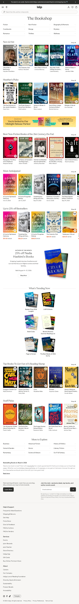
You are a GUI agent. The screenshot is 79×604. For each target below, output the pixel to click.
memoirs (42, 468)
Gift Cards (6, 557)
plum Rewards (7, 543)
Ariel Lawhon (22, 109)
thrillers (21, 468)
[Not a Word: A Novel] (41, 55)
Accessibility (7, 590)
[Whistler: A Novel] (72, 93)
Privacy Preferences (38, 601)
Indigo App (6, 554)
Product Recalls (8, 587)
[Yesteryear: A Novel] (69, 222)
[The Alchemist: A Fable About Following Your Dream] (10, 414)
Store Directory (8, 550)
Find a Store (7, 521)
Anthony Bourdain (39, 163)
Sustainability (7, 583)
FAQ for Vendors (8, 531)
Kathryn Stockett (23, 69)
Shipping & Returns (9, 514)
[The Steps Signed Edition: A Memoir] (69, 184)
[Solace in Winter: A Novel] (41, 93)
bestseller (31, 466)
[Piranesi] (56, 377)
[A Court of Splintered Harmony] (10, 184)
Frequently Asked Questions (12, 511)
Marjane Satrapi (8, 163)
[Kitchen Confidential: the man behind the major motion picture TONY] (41, 147)
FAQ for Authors (8, 528)
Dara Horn (6, 109)
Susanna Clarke (53, 391)
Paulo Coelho (7, 430)
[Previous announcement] (3, 2)
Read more (6, 473)
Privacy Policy (27, 601)
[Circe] (41, 377)
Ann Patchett (68, 107)
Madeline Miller (38, 391)
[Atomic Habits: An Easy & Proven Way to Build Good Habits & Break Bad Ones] (71, 414)
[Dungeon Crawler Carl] (10, 377)
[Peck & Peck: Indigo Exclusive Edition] (56, 93)
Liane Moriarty (54, 71)
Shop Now (23, 275)
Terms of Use (49, 601)
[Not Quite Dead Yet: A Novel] (55, 414)
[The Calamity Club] (25, 55)
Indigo (9, 601)
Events (5, 540)
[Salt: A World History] (72, 147)
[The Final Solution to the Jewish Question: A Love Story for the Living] (10, 93)
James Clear (67, 430)
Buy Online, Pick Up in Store (12, 561)
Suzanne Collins (38, 430)
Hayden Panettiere (8, 71)
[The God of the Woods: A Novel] (25, 414)
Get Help (6, 517)
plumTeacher (7, 547)
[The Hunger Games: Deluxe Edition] (40, 414)
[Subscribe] (73, 489)
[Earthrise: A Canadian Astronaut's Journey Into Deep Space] (54, 184)
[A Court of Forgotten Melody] (25, 184)
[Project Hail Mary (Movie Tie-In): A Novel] (25, 377)
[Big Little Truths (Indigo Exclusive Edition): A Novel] (57, 55)
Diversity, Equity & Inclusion (12, 580)
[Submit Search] (4, 12)
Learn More (8, 489)
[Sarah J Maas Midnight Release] (39, 121)
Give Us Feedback (9, 524)
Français (17, 596)
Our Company (7, 573)
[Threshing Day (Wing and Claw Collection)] (39, 184)
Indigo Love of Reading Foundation (14, 576)
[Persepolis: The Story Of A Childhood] (10, 147)
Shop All (73, 42)
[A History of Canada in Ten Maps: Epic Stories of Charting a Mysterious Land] (25, 147)
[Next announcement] (75, 2)
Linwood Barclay (39, 69)
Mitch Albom (53, 163)
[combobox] (41, 12)
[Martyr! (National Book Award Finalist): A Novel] (71, 377)
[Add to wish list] (15, 63)
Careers (5, 570)
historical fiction (30, 468)
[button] (3, 7)
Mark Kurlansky (69, 162)
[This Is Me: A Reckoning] (10, 55)
